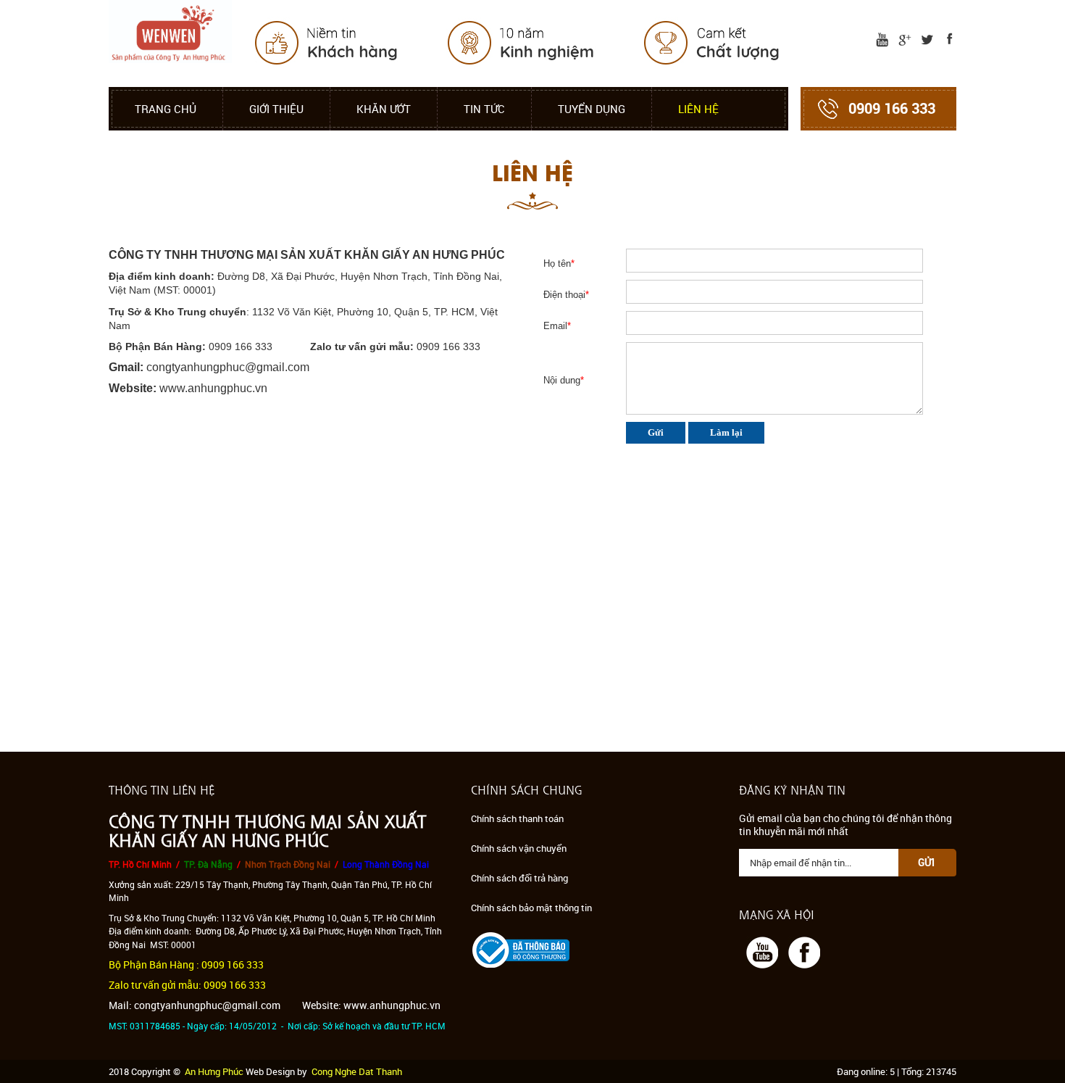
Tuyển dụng (591, 108)
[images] (879, 39)
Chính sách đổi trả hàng (519, 877)
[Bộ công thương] (521, 948)
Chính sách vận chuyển (519, 848)
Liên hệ (698, 108)
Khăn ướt (383, 108)
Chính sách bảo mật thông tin (531, 907)
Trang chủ (165, 108)
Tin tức (484, 108)
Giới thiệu (276, 108)
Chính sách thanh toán (517, 818)
